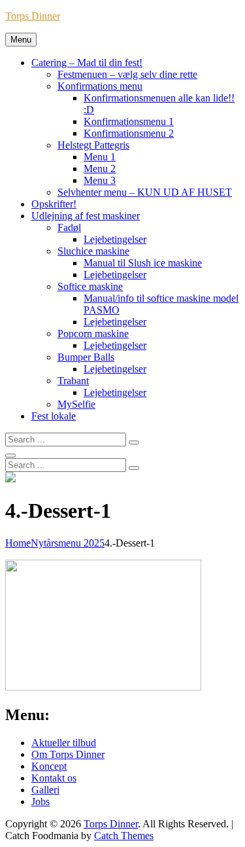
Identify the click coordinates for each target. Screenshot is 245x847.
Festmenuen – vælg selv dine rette (127, 74)
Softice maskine (90, 286)
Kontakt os (53, 778)
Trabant (73, 380)
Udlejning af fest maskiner (85, 215)
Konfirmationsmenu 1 (129, 121)
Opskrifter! (53, 203)
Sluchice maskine (93, 251)
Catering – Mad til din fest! (86, 62)
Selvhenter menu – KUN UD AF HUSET (144, 192)
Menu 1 (100, 156)
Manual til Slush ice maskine (143, 262)
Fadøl (69, 227)
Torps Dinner (32, 16)
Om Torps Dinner (68, 754)
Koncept (49, 766)
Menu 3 (100, 180)
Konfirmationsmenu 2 (129, 133)
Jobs (40, 801)
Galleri (45, 789)
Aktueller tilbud (63, 742)
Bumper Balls (85, 357)
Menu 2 (100, 168)
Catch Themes (124, 835)
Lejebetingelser (115, 239)
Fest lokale (53, 416)
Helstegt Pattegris (93, 145)
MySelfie (76, 404)
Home (18, 543)
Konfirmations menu (99, 86)
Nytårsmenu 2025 (68, 543)
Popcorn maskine (93, 333)
